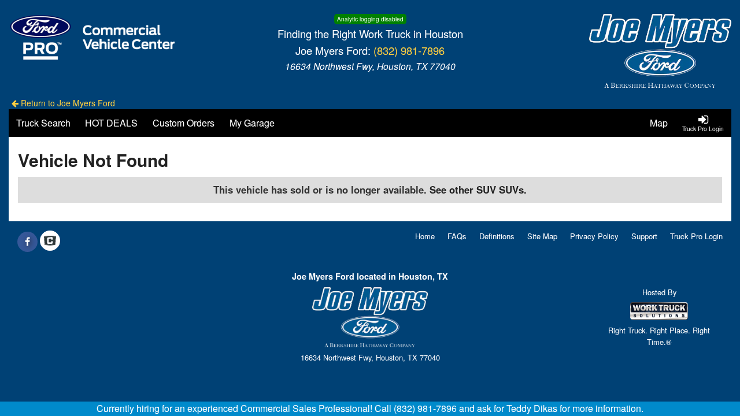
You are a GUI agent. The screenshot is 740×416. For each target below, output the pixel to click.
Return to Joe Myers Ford (66, 103)
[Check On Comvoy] (50, 241)
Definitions (497, 236)
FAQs (457, 236)
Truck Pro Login (696, 236)
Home (425, 236)
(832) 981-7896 (409, 50)
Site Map (542, 236)
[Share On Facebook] (27, 241)
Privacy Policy (594, 236)
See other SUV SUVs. (478, 189)
